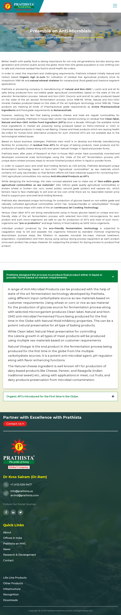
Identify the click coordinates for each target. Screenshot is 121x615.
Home (20, 37)
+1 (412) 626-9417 (21, 484)
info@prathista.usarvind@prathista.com (24, 493)
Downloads (10, 600)
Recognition (11, 594)
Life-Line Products (15, 577)
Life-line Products (35, 37)
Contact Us (14, 423)
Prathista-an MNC (14, 543)
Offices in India (12, 537)
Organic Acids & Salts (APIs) (60, 37)
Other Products (13, 583)
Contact (8, 560)
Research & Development (19, 554)
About (7, 532)
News (6, 549)
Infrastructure (11, 589)
